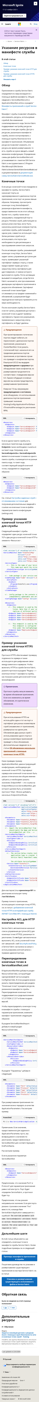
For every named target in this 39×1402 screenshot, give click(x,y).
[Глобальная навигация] (2, 24)
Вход (35, 24)
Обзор (5, 63)
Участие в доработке (9, 1383)
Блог (21, 1380)
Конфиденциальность (10, 1387)
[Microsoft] (19, 24)
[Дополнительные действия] (35, 41)
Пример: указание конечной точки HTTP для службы (20, 70)
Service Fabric (19, 41)
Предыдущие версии (9, 1380)
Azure (10, 41)
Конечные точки (9, 66)
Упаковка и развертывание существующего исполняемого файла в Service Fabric (19, 1282)
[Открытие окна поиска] (31, 24)
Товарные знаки (8, 1399)
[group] (19, 429)
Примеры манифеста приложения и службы (19, 1257)
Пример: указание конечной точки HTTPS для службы (19, 75)
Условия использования (11, 1396)
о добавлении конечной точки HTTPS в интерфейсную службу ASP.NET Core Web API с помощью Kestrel (19, 910)
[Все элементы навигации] (4, 41)
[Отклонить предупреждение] (35, 3)
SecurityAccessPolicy (27, 943)
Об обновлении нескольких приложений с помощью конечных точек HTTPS (19, 751)
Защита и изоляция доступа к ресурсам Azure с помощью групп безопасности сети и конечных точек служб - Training (19, 1335)
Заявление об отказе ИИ (11, 1377)
